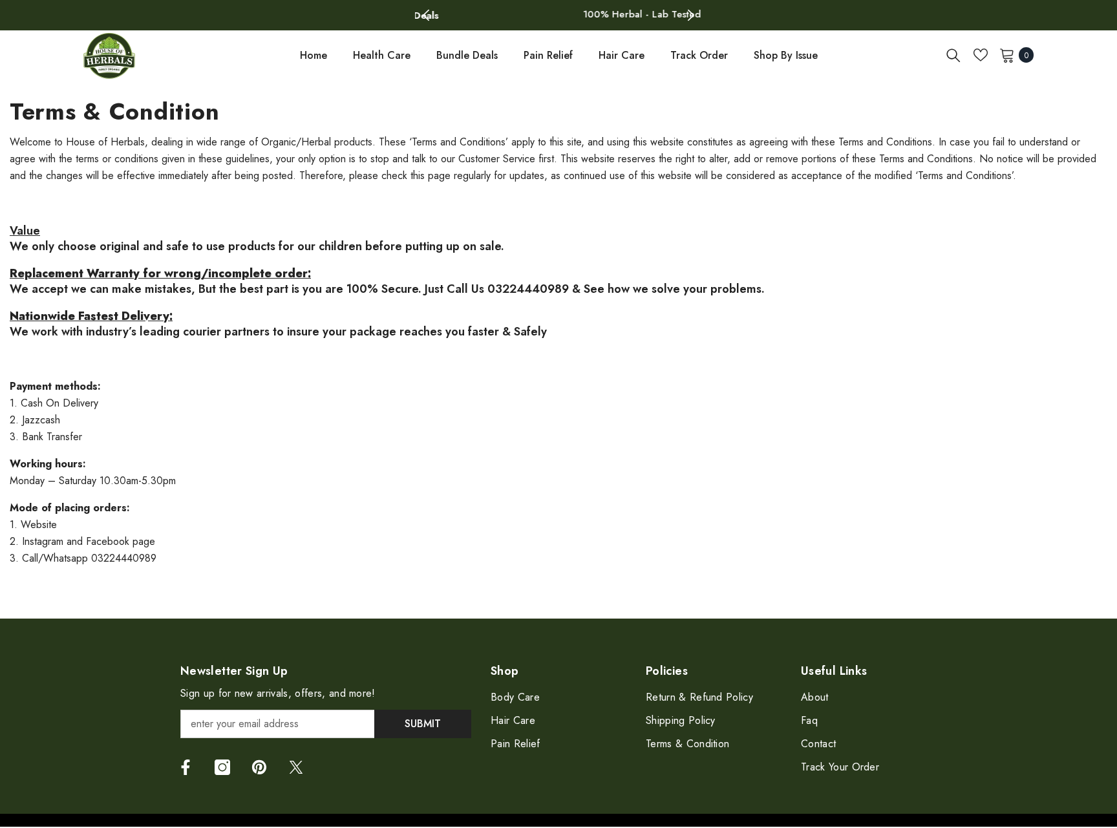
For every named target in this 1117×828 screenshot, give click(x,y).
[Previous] (426, 14)
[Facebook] (185, 766)
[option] (559, 15)
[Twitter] (296, 766)
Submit (423, 722)
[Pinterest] (259, 766)
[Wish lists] (980, 53)
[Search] (953, 53)
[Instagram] (222, 766)
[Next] (690, 14)
